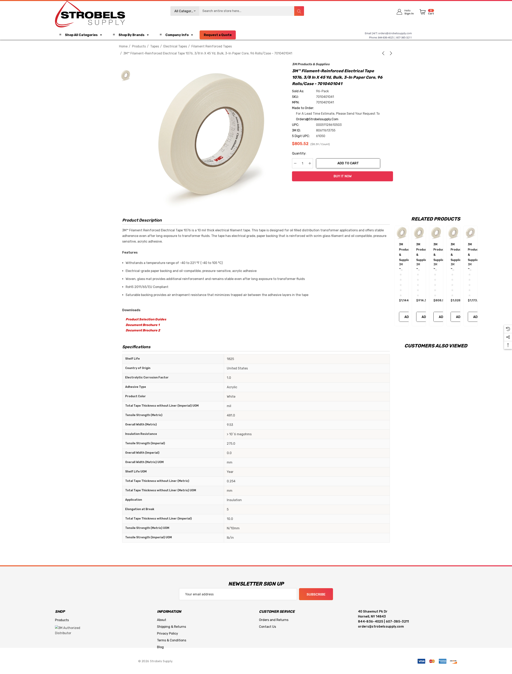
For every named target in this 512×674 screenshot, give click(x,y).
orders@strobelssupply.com (395, 33)
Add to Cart (348, 163)
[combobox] (237, 11)
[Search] (299, 11)
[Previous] (384, 53)
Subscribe (316, 594)
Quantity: (299, 153)
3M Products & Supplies (311, 64)
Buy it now (343, 176)
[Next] (390, 53)
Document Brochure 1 (143, 325)
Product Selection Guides (146, 319)
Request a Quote (218, 35)
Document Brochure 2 (143, 330)
